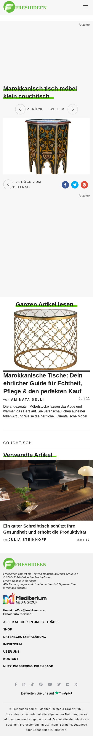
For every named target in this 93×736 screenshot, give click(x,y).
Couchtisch (17, 443)
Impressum (12, 644)
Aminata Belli (27, 399)
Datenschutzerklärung (24, 636)
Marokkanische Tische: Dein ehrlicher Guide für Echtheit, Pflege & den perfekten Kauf (42, 383)
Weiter (58, 109)
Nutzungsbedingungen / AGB (28, 666)
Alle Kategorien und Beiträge (30, 622)
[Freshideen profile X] (59, 684)
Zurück (34, 109)
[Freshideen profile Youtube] (50, 684)
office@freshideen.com (30, 610)
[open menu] (86, 7)
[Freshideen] (25, 7)
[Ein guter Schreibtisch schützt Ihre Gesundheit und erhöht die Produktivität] (46, 490)
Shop (7, 629)
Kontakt (10, 659)
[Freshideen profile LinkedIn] (68, 684)
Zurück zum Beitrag (27, 184)
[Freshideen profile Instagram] (24, 684)
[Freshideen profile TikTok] (33, 684)
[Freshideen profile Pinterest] (41, 684)
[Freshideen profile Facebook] (16, 684)
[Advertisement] (46, 53)
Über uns (11, 651)
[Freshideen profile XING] (76, 684)
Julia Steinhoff (28, 539)
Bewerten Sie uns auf (38, 693)
